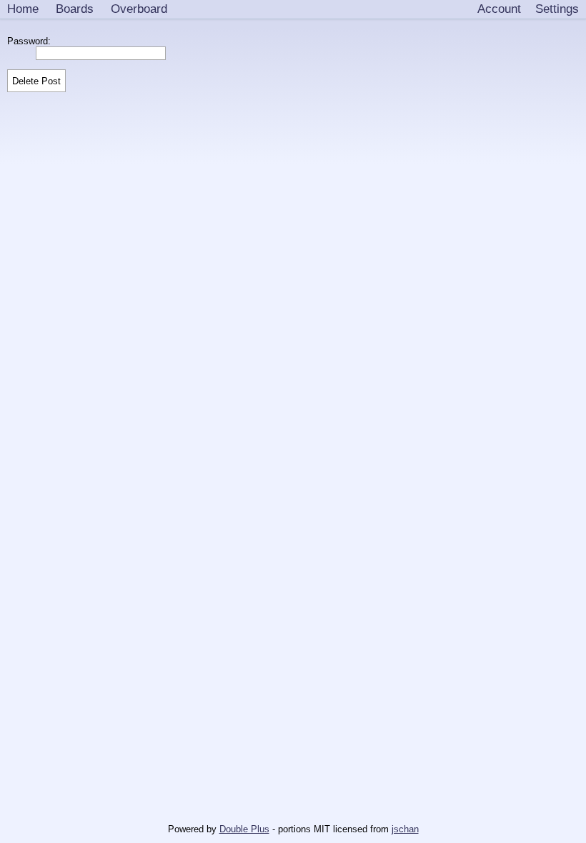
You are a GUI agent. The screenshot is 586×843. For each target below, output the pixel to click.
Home (23, 8)
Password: (31, 41)
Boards (75, 8)
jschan (405, 829)
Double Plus (244, 829)
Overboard (139, 8)
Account (499, 8)
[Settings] (557, 9)
